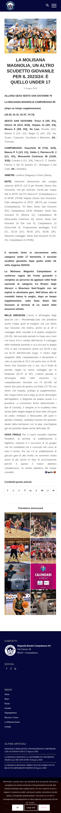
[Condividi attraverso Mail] (53, 490)
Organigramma (11, 713)
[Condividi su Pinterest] (25, 490)
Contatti (8, 727)
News (7, 699)
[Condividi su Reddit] (48, 490)
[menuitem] (46, 5)
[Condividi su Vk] (42, 490)
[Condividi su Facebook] (7, 490)
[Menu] (52, 5)
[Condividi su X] (13, 490)
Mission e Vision (11, 717)
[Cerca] (46, 5)
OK (17, 808)
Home (7, 694)
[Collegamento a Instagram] (11, 668)
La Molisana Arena (12, 722)
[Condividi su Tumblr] (36, 490)
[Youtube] (15, 668)
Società (8, 708)
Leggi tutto (30, 808)
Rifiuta (44, 808)
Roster (7, 704)
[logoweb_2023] (25, 5)
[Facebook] (7, 668)
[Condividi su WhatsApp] (19, 490)
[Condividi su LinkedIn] (30, 490)
